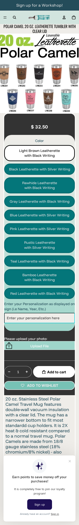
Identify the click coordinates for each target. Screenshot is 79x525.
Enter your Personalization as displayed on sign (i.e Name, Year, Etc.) (39, 306)
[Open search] (14, 17)
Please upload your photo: (25, 338)
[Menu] (5, 17)
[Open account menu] (64, 17)
